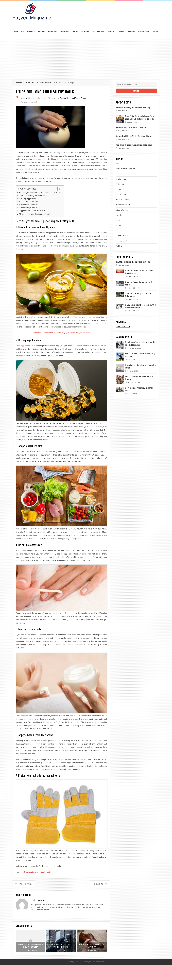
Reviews (49, 82)
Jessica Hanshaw (29, 98)
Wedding (155, 31)
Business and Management (125, 169)
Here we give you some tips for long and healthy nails (40, 192)
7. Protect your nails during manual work (34, 214)
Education (41, 31)
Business (30, 31)
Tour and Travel (143, 31)
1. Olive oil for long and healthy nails (33, 195)
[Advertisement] (86, 58)
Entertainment (53, 31)
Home (16, 31)
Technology (131, 31)
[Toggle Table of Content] (58, 189)
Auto (22, 31)
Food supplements (23, 345)
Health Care (85, 31)
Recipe (75, 31)
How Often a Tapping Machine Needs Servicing (133, 107)
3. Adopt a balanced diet (28, 201)
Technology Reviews (123, 236)
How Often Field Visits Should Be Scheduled (131, 127)
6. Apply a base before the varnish (32, 211)
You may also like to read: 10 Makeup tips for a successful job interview (61, 332)
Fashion (27, 82)
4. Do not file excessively (28, 204)
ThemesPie (78, 962)
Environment (65, 31)
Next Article (98, 883)
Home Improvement (98, 31)
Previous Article (25, 883)
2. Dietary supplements (28, 198)
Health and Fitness (38, 82)
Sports (121, 31)
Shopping (119, 225)
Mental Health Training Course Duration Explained (134, 144)
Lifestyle (111, 31)
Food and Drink (121, 194)
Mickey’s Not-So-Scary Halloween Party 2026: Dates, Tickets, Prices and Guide (139, 117)
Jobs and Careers (122, 210)
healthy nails (26, 872)
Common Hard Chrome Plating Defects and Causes (134, 136)
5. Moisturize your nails (28, 208)
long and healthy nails (41, 872)
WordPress (101, 962)
